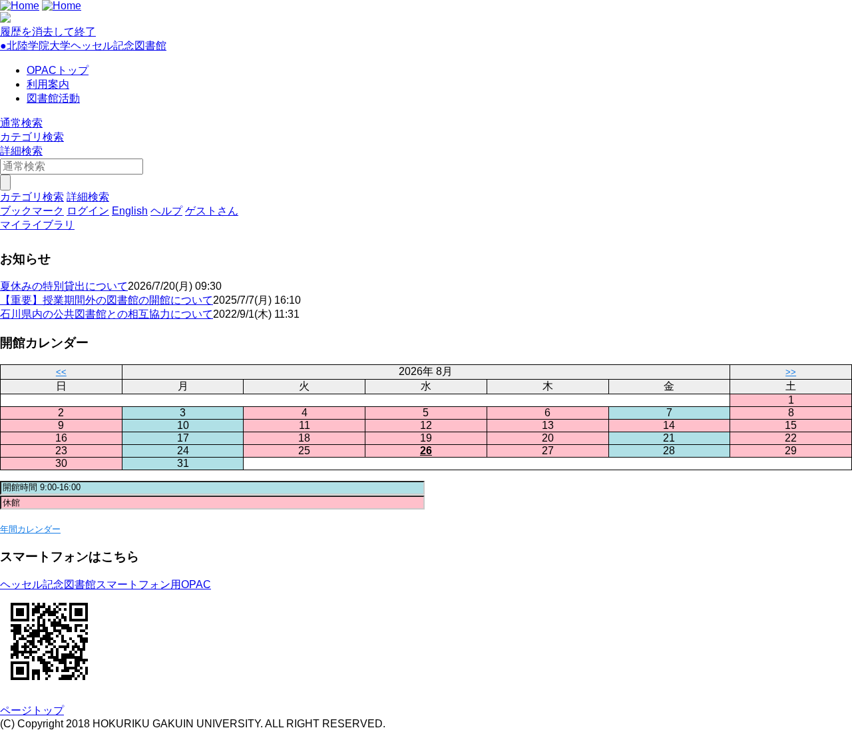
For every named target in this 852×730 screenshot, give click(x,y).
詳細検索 (21, 151)
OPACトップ (58, 70)
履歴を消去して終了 (48, 31)
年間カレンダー (30, 529)
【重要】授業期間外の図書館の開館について (106, 300)
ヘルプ (166, 210)
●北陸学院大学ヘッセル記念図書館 (83, 45)
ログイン (88, 210)
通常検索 (21, 123)
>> (790, 372)
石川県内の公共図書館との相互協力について (106, 314)
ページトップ (32, 710)
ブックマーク (32, 210)
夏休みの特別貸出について (64, 286)
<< (61, 372)
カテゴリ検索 (32, 137)
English (130, 210)
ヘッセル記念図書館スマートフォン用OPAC (105, 584)
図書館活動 (53, 98)
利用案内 (48, 84)
